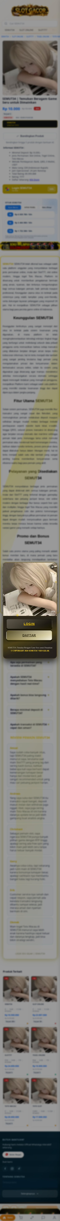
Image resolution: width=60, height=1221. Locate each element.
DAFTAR (29, 635)
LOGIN (29, 624)
